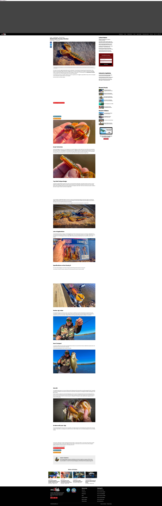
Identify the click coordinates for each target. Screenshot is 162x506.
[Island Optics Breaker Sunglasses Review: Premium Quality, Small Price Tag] (101, 90)
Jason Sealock (64, 458)
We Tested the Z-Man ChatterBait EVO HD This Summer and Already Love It (108, 107)
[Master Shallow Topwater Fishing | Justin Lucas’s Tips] (101, 123)
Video (125, 34)
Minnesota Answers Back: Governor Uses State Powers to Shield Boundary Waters (108, 94)
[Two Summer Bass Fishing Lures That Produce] (101, 113)
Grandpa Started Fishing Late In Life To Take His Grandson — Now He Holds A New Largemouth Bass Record (106, 47)
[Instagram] (56, 498)
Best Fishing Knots (100, 501)
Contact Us (84, 491)
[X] (53, 498)
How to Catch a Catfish (101, 495)
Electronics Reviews (88, 479)
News (134, 34)
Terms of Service (103, 503)
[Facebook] (51, 498)
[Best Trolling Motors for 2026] (101, 103)
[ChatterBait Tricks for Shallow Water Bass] (101, 117)
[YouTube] (55, 498)
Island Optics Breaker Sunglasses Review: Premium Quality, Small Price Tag (108, 91)
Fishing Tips (121, 34)
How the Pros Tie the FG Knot (108, 120)
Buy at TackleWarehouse (59, 102)
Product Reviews (84, 497)
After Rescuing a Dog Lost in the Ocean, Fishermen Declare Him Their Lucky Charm (105, 51)
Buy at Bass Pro (58, 118)
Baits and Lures (61, 37)
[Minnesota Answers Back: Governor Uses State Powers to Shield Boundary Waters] (101, 93)
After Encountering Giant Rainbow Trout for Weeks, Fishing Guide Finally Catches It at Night (105, 45)
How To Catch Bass (100, 490)
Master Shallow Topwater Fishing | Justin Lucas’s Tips (108, 123)
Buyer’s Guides (139, 34)
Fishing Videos (84, 501)
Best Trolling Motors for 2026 (108, 103)
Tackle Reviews (129, 34)
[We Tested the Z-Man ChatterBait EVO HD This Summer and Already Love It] (101, 107)
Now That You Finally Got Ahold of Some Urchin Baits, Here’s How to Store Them (108, 101)
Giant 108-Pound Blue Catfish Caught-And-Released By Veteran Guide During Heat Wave (106, 42)
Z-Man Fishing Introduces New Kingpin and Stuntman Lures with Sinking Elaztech (105, 75)
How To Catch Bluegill (101, 493)
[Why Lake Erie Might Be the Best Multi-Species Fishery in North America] (101, 97)
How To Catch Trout (100, 499)
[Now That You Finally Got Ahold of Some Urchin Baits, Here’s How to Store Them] (101, 100)
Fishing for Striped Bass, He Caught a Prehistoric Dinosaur (104, 40)
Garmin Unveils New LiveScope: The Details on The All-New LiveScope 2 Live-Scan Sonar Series (106, 78)
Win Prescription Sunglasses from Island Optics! (106, 136)
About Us (151, 34)
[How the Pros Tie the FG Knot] (101, 120)
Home (51, 37)
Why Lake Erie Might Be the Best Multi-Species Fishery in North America (108, 97)
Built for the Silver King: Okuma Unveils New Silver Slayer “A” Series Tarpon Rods (105, 80)
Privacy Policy (109, 503)
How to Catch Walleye (101, 497)
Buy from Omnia (58, 116)
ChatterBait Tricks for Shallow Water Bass (107, 117)
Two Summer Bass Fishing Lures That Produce (108, 113)
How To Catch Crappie (101, 491)
